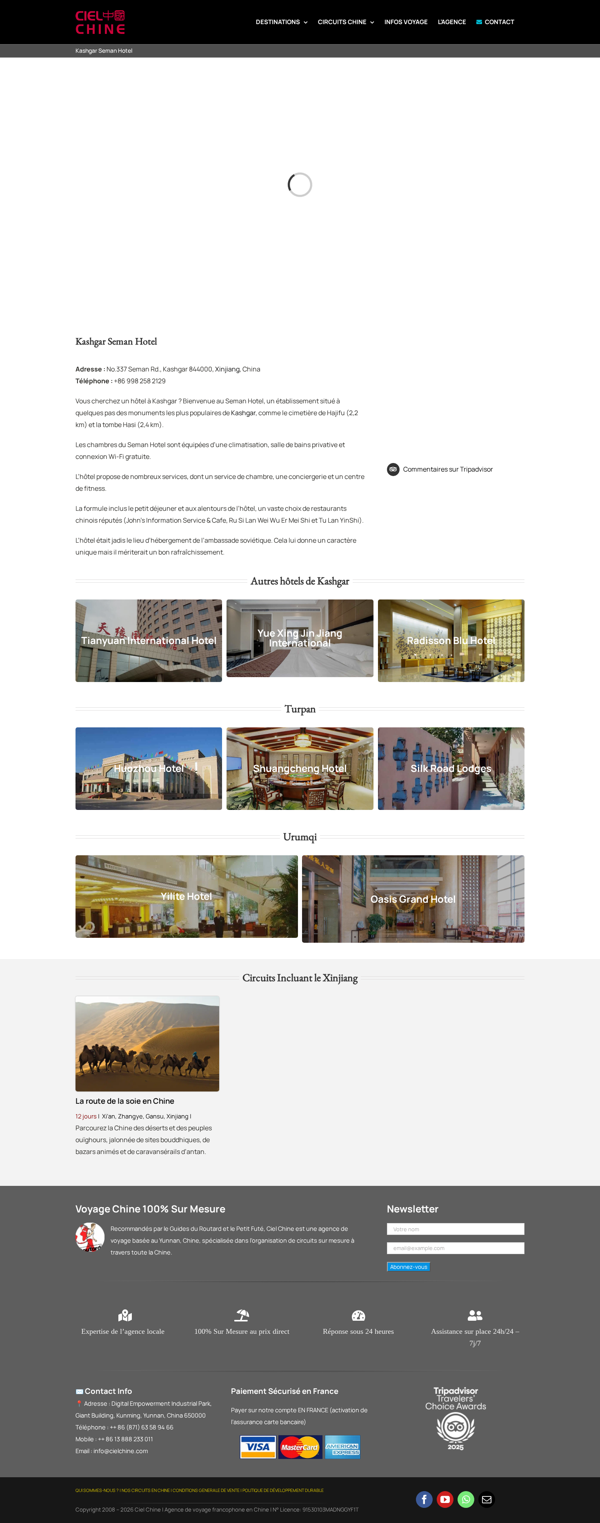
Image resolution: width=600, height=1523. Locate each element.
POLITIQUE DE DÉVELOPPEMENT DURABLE (283, 1490)
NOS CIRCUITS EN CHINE (146, 1490)
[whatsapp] (466, 1499)
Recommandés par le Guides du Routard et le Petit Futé (187, 1228)
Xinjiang (227, 369)
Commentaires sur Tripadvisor (448, 469)
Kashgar (243, 412)
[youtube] (445, 1499)
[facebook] (424, 1499)
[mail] (486, 1499)
